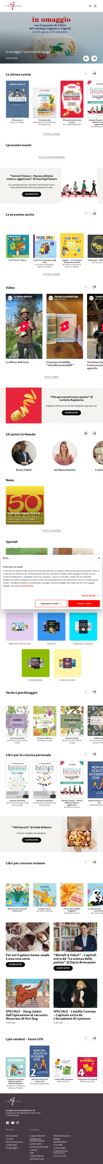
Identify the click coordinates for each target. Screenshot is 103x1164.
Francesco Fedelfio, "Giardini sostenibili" (59, 364)
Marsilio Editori (60, 1142)
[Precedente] (86, 433)
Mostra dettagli (88, 595)
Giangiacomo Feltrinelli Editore (37, 1140)
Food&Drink (35, 680)
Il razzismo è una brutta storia (60, 1152)
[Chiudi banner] (99, 558)
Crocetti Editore (37, 1156)
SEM (32, 1153)
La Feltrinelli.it (36, 1144)
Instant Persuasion (44, 801)
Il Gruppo (34, 1130)
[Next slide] (94, 58)
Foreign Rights (12, 1148)
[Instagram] (17, 1123)
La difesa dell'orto (17, 362)
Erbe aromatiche (17, 738)
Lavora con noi (60, 1156)
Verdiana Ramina (64, 470)
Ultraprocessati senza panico (72, 121)
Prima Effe (58, 1145)
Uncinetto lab (45, 120)
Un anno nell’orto (44, 738)
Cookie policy (11, 1145)
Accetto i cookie (84, 603)
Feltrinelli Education (62, 1136)
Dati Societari (12, 1136)
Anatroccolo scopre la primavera (17, 910)
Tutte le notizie (51, 530)
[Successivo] (94, 433)
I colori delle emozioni (63, 1079)
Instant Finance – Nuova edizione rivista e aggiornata (71, 803)
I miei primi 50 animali (87, 1079)
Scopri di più (31, 194)
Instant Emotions (17, 801)
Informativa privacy (14, 1142)
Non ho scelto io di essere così (40, 1080)
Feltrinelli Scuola (37, 1159)
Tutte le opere (51, 134)
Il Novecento (17, 120)
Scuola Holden (60, 1148)
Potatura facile (72, 738)
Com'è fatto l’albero (17, 260)
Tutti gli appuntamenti (51, 157)
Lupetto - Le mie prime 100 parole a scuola (72, 261)
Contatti (9, 1139)
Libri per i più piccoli (19, 643)
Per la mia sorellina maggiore (72, 910)
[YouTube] (12, 1123)
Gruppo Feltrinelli (37, 1136)
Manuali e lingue (83, 643)
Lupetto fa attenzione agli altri (44, 261)
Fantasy (51, 643)
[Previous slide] (86, 58)
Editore (9, 1130)
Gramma (33, 1150)
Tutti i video (51, 377)
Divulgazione (67, 680)
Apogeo (57, 1139)
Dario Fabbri (24, 470)
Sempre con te (44, 909)
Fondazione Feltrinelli (39, 1147)
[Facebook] (7, 1123)
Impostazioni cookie (49, 603)
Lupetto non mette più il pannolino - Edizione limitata (15, 1081)
